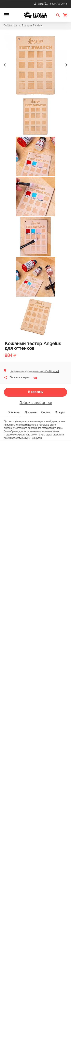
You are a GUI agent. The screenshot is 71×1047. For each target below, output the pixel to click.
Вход (41, 4)
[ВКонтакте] (33, 377)
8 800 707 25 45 (58, 4)
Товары (25, 25)
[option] (35, 65)
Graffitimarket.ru (10, 25)
